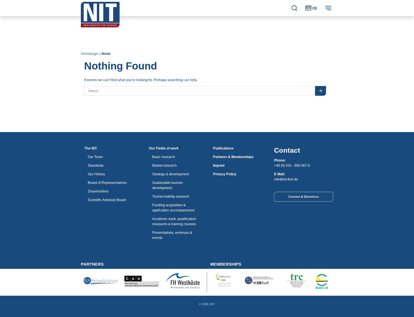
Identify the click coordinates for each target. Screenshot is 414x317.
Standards (96, 165)
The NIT (90, 148)
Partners (92, 264)
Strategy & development (170, 174)
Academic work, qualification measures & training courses (174, 221)
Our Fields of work (164, 148)
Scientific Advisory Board (107, 200)
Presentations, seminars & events (172, 235)
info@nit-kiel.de (286, 179)
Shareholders (98, 191)
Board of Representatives (107, 183)
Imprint (218, 165)
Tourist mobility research (170, 196)
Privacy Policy (224, 174)
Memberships (225, 264)
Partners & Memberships (233, 157)
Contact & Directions (303, 196)
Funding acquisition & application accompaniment (173, 207)
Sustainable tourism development (167, 185)
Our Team (95, 157)
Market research (164, 165)
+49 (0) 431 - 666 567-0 (292, 165)
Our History (96, 174)
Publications (223, 148)
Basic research (163, 157)
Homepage (89, 53)
